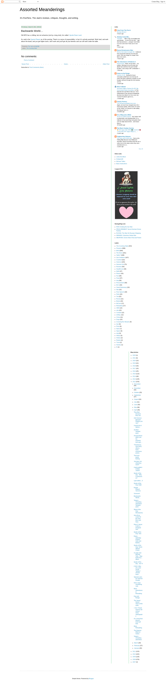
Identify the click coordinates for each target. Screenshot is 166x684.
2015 (134, 374)
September (137, 395)
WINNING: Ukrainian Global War (126, 235)
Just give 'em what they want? (138, 463)
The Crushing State (31, 48)
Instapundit (119, 159)
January (136, 648)
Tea (117, 296)
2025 (134, 355)
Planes (118, 273)
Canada (118, 312)
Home (66, 64)
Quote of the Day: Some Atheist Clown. (138, 548)
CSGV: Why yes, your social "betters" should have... (137, 570)
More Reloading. (138, 627)
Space (118, 331)
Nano (118, 328)
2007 (134, 662)
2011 (134, 651)
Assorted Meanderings (42, 9)
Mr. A (117, 285)
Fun (117, 276)
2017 (134, 368)
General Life (120, 264)
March (136, 643)
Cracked (119, 260)
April (135, 410)
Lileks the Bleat (121, 157)
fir (116, 347)
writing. (118, 315)
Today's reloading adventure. (138, 638)
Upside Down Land (75, 35)
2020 (134, 360)
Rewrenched (120, 63)
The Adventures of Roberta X (126, 62)
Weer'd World (121, 87)
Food (117, 278)
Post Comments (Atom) (36, 67)
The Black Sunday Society (125, 128)
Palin (117, 294)
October (136, 392)
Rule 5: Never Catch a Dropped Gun (138, 527)
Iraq (117, 280)
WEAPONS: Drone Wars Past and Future (128, 237)
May (135, 407)
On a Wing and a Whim (124, 115)
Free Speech (120, 292)
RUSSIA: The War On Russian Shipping (128, 233)
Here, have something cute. (138, 584)
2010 (134, 654)
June (136, 404)
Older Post (106, 64)
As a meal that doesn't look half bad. (138, 621)
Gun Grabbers (120, 257)
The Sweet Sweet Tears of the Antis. (138, 603)
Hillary (118, 335)
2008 (134, 659)
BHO (117, 250)
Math (117, 271)
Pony (117, 326)
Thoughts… (120, 38)
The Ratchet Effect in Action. (137, 632)
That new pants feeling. (137, 457)
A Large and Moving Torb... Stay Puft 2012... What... (138, 556)
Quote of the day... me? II (138, 562)
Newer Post (25, 64)
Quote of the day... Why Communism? (138, 475)
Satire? (118, 255)
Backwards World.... (137, 496)
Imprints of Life (121, 75)
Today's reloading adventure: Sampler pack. (138, 504)
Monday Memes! (121, 32)
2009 (134, 657)
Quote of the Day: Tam (137, 532)
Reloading (119, 306)
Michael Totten (120, 161)
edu (117, 310)
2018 (134, 366)
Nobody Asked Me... (123, 37)
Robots (118, 340)
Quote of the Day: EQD (138, 484)
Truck (118, 342)
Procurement (120, 283)
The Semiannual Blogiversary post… (127, 103)
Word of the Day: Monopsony (138, 511)
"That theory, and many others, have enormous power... (138, 449)
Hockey (118, 345)
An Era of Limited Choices (124, 116)
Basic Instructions (121, 163)
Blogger (91, 678)
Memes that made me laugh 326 (126, 52)
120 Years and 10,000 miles (124, 138)
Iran (117, 324)
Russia (118, 299)
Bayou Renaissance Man (125, 50)
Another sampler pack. (137, 431)
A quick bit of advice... (137, 426)
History (118, 338)
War (117, 289)
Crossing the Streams (123, 322)
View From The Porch (124, 30)
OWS (117, 308)
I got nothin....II (138, 480)
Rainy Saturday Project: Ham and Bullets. (137, 539)
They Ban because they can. (137, 413)
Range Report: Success (137, 489)
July (135, 402)
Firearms (119, 248)
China (118, 317)
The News (119, 253)
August (136, 399)
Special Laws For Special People (138, 578)
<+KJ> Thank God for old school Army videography (138, 612)
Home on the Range (123, 73)
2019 (134, 363)
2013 (134, 379)
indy (117, 333)
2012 (134, 381)
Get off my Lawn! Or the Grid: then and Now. (137, 519)
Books (118, 301)
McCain (118, 303)
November (137, 388)
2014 (134, 376)
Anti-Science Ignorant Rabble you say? (138, 420)
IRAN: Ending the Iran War (124, 227)
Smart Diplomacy (121, 287)
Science (118, 262)
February (137, 645)
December (137, 384)
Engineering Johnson (124, 136)
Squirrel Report (35, 39)
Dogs (118, 319)
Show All (141, 148)
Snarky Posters (122, 101)
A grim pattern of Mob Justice (138, 469)
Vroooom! (137, 493)
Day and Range (137, 597)
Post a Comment (29, 60)
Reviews (119, 266)
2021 (134, 358)
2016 (134, 371)
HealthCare (119, 269)
